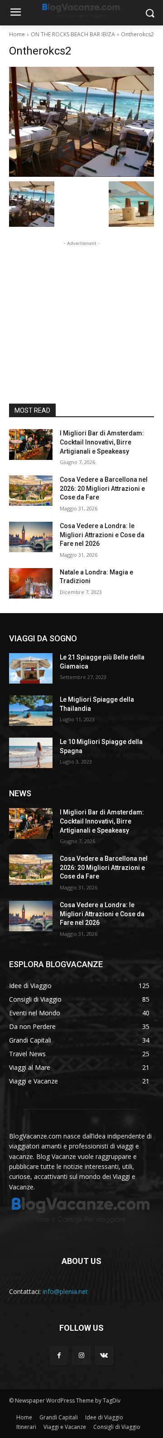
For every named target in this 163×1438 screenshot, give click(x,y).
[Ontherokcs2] (81, 122)
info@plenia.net (65, 1291)
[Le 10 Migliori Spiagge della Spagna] (31, 753)
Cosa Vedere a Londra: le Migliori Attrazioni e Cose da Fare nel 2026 (102, 534)
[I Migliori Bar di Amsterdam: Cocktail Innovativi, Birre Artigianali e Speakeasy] (31, 444)
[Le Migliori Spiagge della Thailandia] (31, 710)
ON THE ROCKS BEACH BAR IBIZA (73, 34)
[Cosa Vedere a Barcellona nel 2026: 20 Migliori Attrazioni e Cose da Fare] (31, 490)
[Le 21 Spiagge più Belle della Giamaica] (31, 668)
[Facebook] (59, 1355)
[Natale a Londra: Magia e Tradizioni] (31, 583)
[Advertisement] (81, 305)
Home (17, 34)
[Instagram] (81, 1355)
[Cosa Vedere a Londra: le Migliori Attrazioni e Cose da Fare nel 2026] (31, 537)
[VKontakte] (104, 1355)
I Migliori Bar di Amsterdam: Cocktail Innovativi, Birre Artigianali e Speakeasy (102, 441)
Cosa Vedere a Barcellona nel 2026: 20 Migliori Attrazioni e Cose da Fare (104, 488)
